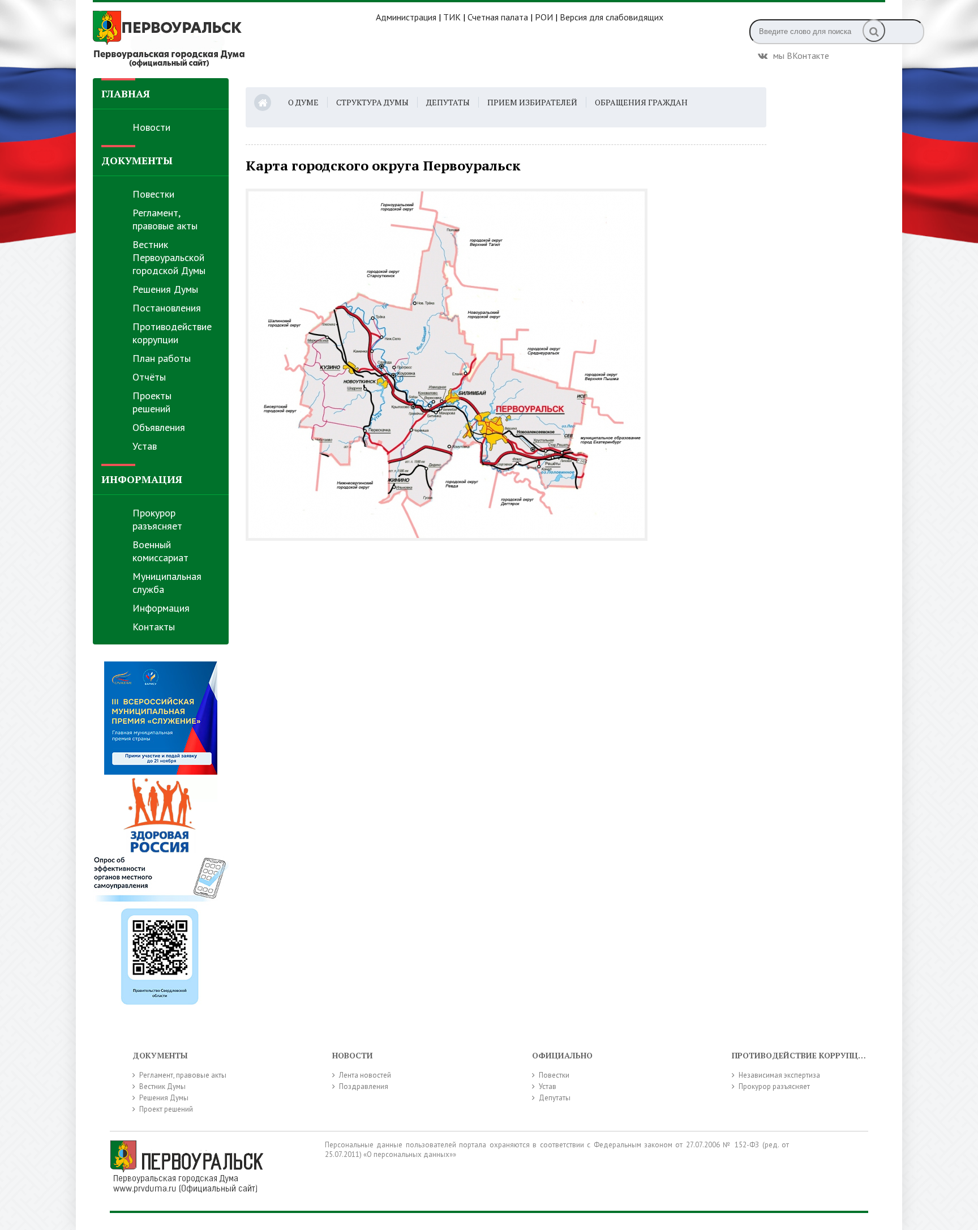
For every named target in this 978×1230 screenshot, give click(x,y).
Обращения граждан (641, 102)
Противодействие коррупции (172, 333)
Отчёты (149, 376)
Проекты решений (151, 402)
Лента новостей (365, 1075)
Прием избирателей (532, 102)
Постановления (166, 307)
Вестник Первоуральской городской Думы (168, 257)
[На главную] (234, 39)
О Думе (303, 102)
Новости (151, 127)
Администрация (406, 17)
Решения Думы (165, 289)
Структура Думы (372, 102)
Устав (144, 445)
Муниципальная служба (166, 583)
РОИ (544, 17)
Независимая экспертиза (779, 1075)
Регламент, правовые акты (165, 219)
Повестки (153, 193)
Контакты (153, 626)
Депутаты (448, 102)
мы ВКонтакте (801, 54)
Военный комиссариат (160, 551)
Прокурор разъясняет (157, 519)
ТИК (452, 17)
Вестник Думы (162, 1086)
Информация (161, 607)
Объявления (158, 427)
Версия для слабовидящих (611, 17)
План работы (161, 358)
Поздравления (363, 1086)
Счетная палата (497, 17)
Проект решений (166, 1109)
